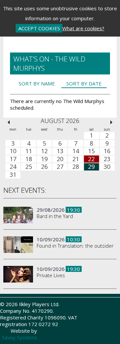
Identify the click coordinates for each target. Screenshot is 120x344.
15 (91, 151)
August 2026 (60, 121)
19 (44, 159)
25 (28, 167)
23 (107, 159)
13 (60, 151)
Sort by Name (37, 83)
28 (75, 167)
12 (44, 151)
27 (60, 167)
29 (91, 167)
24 (13, 167)
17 (13, 159)
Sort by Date (84, 83)
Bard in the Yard (55, 216)
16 (107, 151)
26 (44, 167)
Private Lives (51, 275)
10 (13, 151)
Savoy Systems (19, 337)
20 (60, 159)
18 (28, 159)
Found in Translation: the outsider (75, 245)
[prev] (8, 122)
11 (28, 151)
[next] (111, 122)
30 (107, 167)
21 (75, 159)
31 (13, 174)
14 (75, 151)
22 (91, 159)
